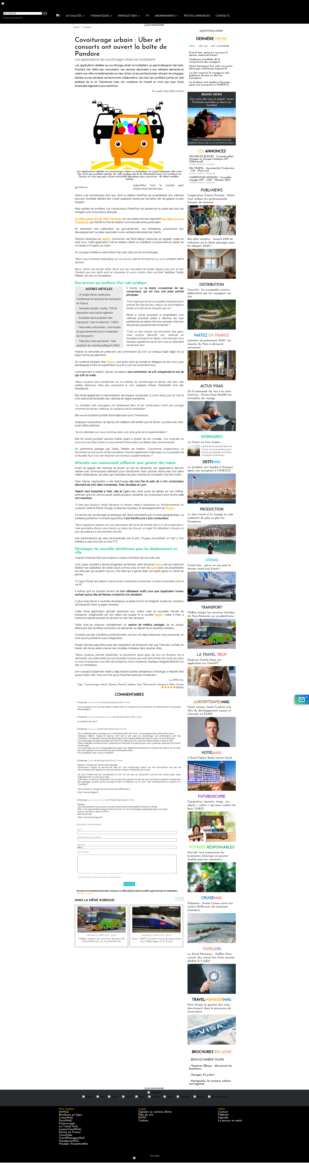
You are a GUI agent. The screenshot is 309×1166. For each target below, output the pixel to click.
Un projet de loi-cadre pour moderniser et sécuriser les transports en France (98, 299)
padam (131, 684)
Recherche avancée (13, 18)
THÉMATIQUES (101, 16)
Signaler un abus (84, 893)
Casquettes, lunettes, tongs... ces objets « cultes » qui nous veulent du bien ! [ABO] (211, 805)
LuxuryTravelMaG (70, 1129)
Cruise (211, 898)
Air (212, 560)
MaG (211, 702)
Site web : (81, 845)
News (192, 46)
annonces (211, 151)
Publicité (223, 1114)
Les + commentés (220, 46)
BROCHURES (212, 1052)
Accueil (76, 27)
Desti (212, 462)
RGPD (142, 1117)
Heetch (122, 684)
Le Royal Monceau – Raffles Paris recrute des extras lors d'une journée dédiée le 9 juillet (211, 958)
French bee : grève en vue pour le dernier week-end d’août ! (208, 54)
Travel (211, 949)
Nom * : (80, 830)
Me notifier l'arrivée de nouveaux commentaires (101, 877)
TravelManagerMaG (72, 1138)
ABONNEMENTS (166, 16)
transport (162, 684)
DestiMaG (65, 1120)
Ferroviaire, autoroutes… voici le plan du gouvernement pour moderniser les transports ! (98, 331)
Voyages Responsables (73, 1143)
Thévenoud (149, 684)
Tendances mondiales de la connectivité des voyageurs (204, 60)
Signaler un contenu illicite (155, 1112)
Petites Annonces (197, 16)
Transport (87, 27)
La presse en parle (230, 1120)
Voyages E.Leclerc (203, 1075)
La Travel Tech (68, 1126)
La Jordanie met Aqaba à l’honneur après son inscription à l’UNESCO (209, 83)
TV (147, 16)
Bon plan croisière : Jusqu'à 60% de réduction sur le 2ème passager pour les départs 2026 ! (211, 243)
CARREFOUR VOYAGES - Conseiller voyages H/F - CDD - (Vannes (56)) (210, 178)
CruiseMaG (66, 1117)
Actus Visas (211, 386)
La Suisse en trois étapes (203, 442)
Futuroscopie (211, 797)
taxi (139, 684)
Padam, (159, 614)
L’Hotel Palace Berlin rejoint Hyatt (209, 758)
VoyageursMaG (69, 1141)
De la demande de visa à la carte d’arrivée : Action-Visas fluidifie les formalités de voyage (209, 395)
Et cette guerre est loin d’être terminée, (98, 218)
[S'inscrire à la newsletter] (302, 699)
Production (212, 509)
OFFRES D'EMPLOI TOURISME (202, 164)
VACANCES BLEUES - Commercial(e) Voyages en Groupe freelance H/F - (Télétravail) (211, 159)
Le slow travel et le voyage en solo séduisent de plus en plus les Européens (209, 75)
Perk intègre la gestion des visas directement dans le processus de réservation (209, 1008)
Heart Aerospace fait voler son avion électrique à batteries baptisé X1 (210, 67)
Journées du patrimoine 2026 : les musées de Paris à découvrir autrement (209, 344)
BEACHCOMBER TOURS (207, 1059)
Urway (159, 564)
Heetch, (106, 238)
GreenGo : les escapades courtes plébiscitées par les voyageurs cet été (209, 293)
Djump (113, 684)
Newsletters (129, 16)
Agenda (223, 1117)
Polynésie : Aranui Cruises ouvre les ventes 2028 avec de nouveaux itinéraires (210, 907)
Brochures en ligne (70, 1114)
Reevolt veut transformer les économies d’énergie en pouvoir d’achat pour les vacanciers (207, 856)
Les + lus (203, 46)
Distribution (211, 285)
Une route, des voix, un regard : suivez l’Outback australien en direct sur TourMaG (212, 102)
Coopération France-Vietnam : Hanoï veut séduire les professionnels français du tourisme (211, 199)
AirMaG (64, 1112)
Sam (153, 567)
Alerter (126, 702)
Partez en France (70, 1132)
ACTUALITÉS (75, 16)
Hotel (212, 753)
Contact (223, 1112)
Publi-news (211, 190)
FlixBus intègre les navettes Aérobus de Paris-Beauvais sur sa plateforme (102, 940)
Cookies (143, 1120)
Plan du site (146, 1114)
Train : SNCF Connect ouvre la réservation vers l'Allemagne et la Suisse (156, 940)
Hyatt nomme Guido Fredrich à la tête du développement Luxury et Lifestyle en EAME (209, 711)
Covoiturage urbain (96, 684)
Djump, (111, 361)
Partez (211, 335)
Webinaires (212, 437)
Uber (172, 684)
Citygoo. (170, 508)
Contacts (222, 16)
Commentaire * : (84, 852)
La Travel (211, 655)
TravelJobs (65, 1135)
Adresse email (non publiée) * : (90, 837)
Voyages (211, 847)
